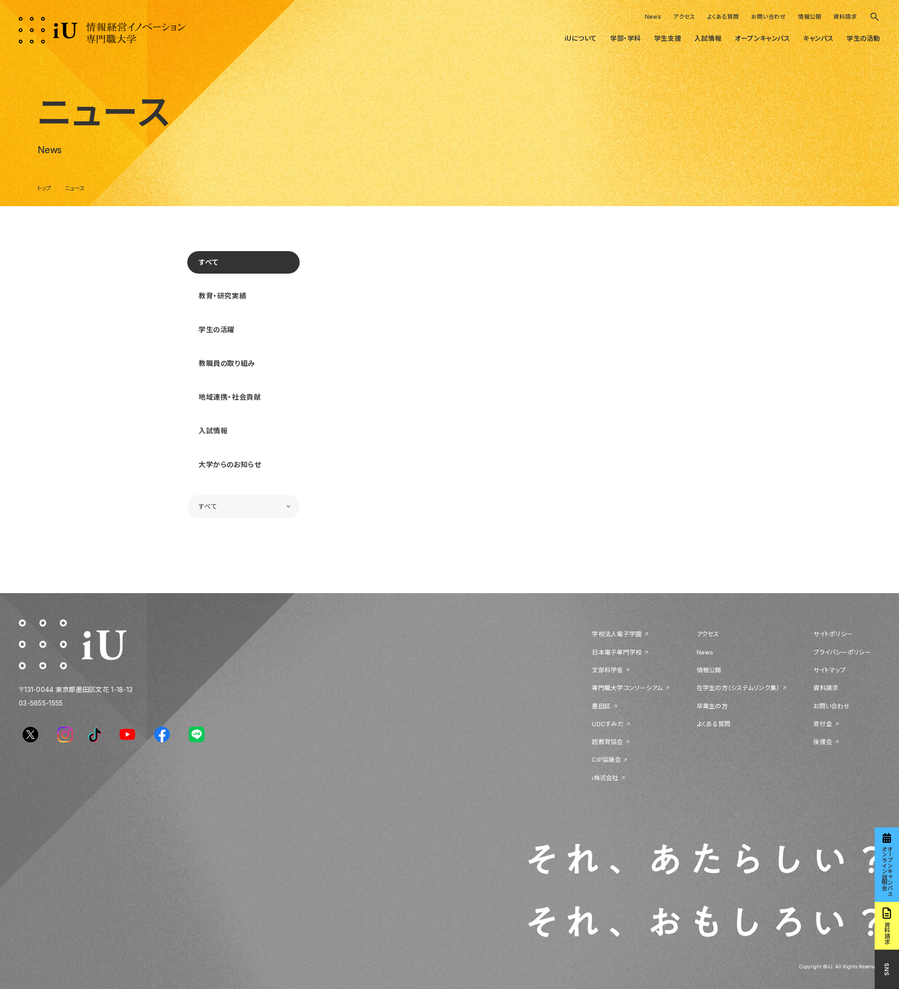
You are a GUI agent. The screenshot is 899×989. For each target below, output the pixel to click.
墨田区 (601, 706)
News (653, 17)
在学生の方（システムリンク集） (738, 687)
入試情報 (213, 430)
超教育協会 (607, 741)
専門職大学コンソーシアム (627, 687)
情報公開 (809, 17)
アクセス (684, 17)
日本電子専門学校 (616, 652)
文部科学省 (607, 670)
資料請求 (845, 17)
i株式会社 (605, 777)
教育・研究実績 (222, 295)
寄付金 (822, 724)
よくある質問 (723, 17)
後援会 (822, 741)
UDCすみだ (608, 724)
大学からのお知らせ (230, 464)
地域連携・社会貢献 (230, 397)
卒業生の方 (712, 706)
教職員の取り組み (227, 363)
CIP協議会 (606, 759)
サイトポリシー (833, 634)
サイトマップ (829, 670)
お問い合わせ (768, 17)
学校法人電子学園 (616, 634)
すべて (209, 262)
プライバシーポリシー (842, 652)
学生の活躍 (217, 329)
